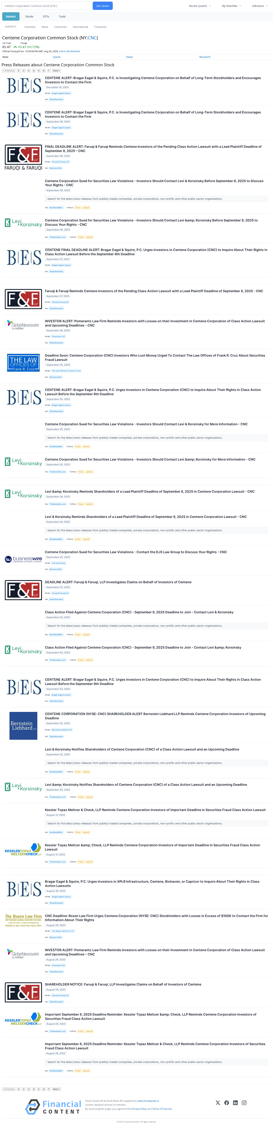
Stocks (29, 16)
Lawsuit (86, 208)
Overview (29, 27)
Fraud (77, 208)
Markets (11, 16)
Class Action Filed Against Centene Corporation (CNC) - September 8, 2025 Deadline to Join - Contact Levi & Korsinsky (139, 612)
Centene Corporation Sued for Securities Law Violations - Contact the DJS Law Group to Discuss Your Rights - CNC (136, 552)
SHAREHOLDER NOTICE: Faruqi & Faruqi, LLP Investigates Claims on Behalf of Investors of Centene (123, 984)
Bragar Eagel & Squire (61, 93)
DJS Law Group (58, 563)
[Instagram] (244, 1107)
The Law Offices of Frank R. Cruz (66, 371)
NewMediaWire (56, 208)
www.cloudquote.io (148, 1100)
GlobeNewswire (56, 99)
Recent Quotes (198, 6)
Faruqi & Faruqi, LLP (60, 162)
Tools (62, 16)
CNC (92, 38)
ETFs (46, 16)
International (80, 27)
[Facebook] (226, 1107)
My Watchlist (229, 6)
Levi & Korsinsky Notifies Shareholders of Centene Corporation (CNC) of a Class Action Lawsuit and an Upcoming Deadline (142, 749)
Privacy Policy (139, 1108)
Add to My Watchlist (69, 51)
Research (204, 57)
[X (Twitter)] (218, 1107)
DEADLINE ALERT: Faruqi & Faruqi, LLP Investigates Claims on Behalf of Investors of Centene (118, 582)
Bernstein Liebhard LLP (62, 730)
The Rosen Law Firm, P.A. (63, 931)
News (44, 27)
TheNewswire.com (58, 237)
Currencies (60, 27)
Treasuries (100, 27)
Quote (57, 57)
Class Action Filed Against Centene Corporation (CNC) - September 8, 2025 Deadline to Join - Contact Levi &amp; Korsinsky (143, 647)
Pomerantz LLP (58, 336)
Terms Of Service (162, 1108)
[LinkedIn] (235, 1107)
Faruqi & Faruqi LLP (60, 302)
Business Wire (56, 168)
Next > (56, 70)
